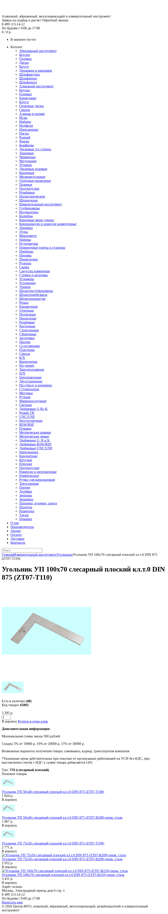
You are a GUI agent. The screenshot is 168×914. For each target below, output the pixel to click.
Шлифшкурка (29, 74)
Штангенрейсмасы (33, 295)
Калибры (26, 216)
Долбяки (25, 491)
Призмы (25, 255)
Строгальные (29, 330)
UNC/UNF (27, 417)
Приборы (26, 251)
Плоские (25, 464)
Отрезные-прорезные (35, 180)
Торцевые (26, 153)
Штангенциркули (32, 299)
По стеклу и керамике (35, 385)
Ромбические (29, 476)
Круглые (25, 460)
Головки (25, 59)
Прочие (25, 342)
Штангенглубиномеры (36, 291)
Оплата (15, 535)
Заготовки (27, 338)
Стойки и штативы (33, 275)
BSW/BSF (26, 424)
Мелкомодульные (32, 177)
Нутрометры (28, 243)
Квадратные (28, 456)
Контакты (17, 542)
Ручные (25, 397)
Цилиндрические (32, 196)
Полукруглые (29, 188)
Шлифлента (28, 82)
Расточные (27, 326)
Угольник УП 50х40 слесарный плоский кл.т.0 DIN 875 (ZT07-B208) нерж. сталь (62, 817)
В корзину (9, 799)
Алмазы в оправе (32, 114)
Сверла (24, 110)
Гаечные (25, 405)
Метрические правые (35, 432)
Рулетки (25, 263)
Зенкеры (25, 495)
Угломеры (26, 279)
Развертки (26, 511)
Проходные (27, 318)
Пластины (27, 350)
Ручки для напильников (37, 479)
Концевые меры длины (36, 220)
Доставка (17, 538)
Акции (15, 531)
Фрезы (24, 141)
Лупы (23, 232)
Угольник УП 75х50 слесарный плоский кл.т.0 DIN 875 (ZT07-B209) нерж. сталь (62, 859)
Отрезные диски (31, 106)
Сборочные (27, 334)
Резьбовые (27, 192)
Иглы (23, 118)
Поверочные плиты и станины (42, 247)
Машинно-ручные (32, 401)
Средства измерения (34, 271)
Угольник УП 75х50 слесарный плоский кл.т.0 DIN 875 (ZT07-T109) (53, 843)
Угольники (27, 283)
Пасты (24, 133)
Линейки (26, 228)
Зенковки (26, 499)
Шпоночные (28, 200)
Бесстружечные (30, 420)
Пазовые (25, 184)
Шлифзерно (28, 78)
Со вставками (29, 346)
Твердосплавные (31, 369)
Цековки (25, 519)
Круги (24, 66)
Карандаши (27, 98)
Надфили (26, 125)
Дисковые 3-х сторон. (35, 149)
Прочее (24, 487)
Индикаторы (28, 212)
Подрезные (27, 314)
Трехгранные (29, 483)
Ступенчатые (29, 389)
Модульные (28, 161)
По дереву (26, 365)
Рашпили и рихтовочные (38, 472)
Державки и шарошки (35, 70)
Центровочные (30, 377)
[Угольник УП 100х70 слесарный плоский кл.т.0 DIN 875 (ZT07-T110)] (46, 674)
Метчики (26, 393)
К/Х (22, 358)
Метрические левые (34, 436)
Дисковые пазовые (33, 169)
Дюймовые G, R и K (34, 440)
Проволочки (28, 259)
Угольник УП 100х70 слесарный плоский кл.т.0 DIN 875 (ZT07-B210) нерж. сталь (63, 875)
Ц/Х (22, 373)
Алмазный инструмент (36, 86)
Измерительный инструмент (40, 204)
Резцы (23, 302)
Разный (24, 137)
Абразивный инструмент (38, 51)
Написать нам (12, 902)
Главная (8, 554)
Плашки (25, 428)
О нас (14, 523)
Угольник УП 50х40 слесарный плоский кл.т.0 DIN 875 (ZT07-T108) (53, 792)
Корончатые (28, 361)
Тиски (24, 515)
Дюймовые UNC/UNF (35, 448)
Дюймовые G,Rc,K (33, 409)
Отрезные (26, 310)
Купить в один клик (33, 721)
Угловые (25, 165)
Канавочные (28, 306)
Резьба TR (26, 413)
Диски (24, 62)
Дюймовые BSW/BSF (35, 444)
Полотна (25, 507)
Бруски (24, 55)
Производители (22, 527)
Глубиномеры (29, 208)
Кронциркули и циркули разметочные (47, 224)
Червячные (27, 157)
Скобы (24, 267)
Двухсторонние (30, 381)
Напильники (28, 129)
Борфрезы (26, 145)
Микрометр (28, 236)
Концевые (26, 173)
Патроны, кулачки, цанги (38, 503)
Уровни (25, 287)
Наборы (25, 121)
